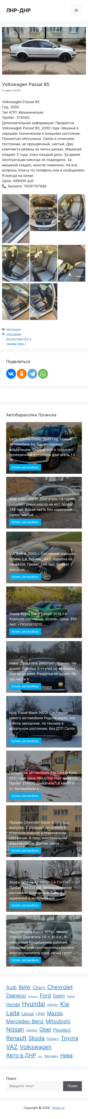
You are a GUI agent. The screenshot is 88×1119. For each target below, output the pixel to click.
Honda (13, 1004)
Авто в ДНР (21, 1055)
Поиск (11, 1078)
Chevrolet (60, 987)
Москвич (51, 1056)
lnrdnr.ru (58, 1108)
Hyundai (33, 1003)
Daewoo (16, 995)
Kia (64, 1003)
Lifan (40, 1013)
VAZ (12, 1046)
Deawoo (33, 996)
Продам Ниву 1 (16, 343)
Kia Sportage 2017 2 (19, 338)
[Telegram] (32, 374)
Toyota (69, 1038)
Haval (71, 996)
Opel (45, 1029)
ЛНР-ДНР (18, 10)
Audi (11, 987)
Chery (39, 987)
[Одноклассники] (22, 374)
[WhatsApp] (43, 374)
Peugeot (62, 1029)
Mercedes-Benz (25, 1021)
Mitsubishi (58, 1021)
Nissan (15, 1029)
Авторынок (13, 329)
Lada (13, 1013)
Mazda (55, 1013)
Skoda (36, 1038)
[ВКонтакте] (11, 374)
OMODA (31, 1030)
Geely (59, 995)
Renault (16, 1038)
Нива (66, 1055)
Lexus (28, 1013)
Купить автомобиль (25, 467)
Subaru (53, 1039)
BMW (24, 987)
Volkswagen (13, 334)
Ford (45, 995)
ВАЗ (40, 1056)
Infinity (52, 1005)
